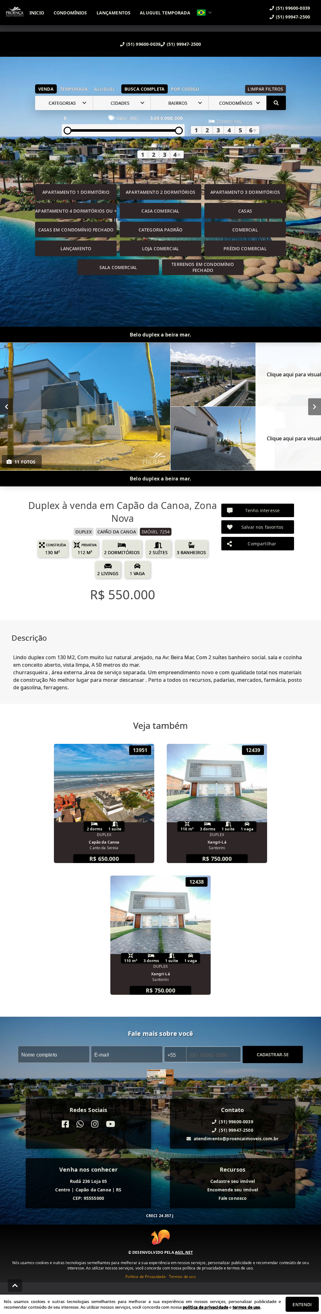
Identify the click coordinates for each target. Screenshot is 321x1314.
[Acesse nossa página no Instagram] (94, 1124)
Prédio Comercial (245, 249)
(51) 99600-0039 (143, 44)
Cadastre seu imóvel (232, 1181)
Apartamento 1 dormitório (75, 192)
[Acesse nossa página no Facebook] (65, 1124)
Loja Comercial (160, 249)
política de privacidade (205, 1307)
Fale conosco (232, 1198)
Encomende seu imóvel (232, 1190)
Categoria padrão (160, 230)
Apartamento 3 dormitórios (245, 192)
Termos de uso (182, 1276)
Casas (245, 211)
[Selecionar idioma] (204, 13)
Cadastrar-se (273, 1054)
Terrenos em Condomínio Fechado (202, 267)
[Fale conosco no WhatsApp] (80, 1124)
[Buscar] (276, 103)
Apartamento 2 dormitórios (160, 192)
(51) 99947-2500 (184, 44)
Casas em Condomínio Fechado (75, 230)
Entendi (302, 1304)
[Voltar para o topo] (15, 1285)
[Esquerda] (6, 406)
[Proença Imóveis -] (160, 1077)
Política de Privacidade (145, 1276)
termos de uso (246, 1307)
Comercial (245, 230)
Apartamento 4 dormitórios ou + (76, 211)
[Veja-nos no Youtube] (110, 1124)
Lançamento (76, 249)
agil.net (184, 1252)
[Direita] (314, 406)
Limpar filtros (265, 89)
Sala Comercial (118, 267)
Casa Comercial (160, 211)
